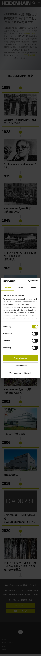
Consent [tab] (7, 287)
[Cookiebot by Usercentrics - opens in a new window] (28, 281)
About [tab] (33, 287)
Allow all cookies (20, 358)
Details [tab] (20, 287)
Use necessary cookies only (20, 373)
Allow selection (20, 366)
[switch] (35, 333)
